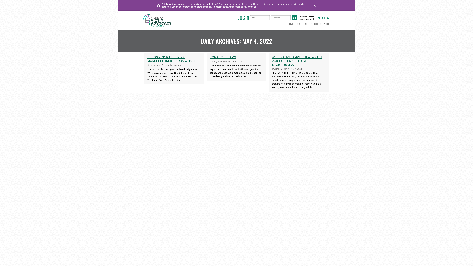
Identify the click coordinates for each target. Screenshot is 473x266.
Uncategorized (153, 65)
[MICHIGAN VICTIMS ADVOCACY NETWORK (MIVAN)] (157, 20)
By (167, 65)
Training (275, 69)
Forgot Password (306, 19)
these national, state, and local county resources (252, 4)
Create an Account (307, 17)
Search (321, 18)
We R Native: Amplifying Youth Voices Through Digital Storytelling (297, 61)
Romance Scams (223, 57)
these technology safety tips (244, 7)
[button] (298, 24)
